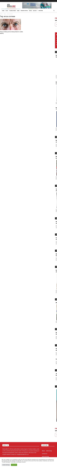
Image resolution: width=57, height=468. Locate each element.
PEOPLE (30, 10)
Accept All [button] (14, 464)
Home (1, 14)
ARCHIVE (34, 10)
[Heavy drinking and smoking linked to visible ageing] (13, 24)
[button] (54, 10)
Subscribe (40, 10)
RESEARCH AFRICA (24, 10)
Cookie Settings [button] (6, 464)
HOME (3, 10)
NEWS (18, 10)
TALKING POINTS (12, 10)
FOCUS (6, 10)
